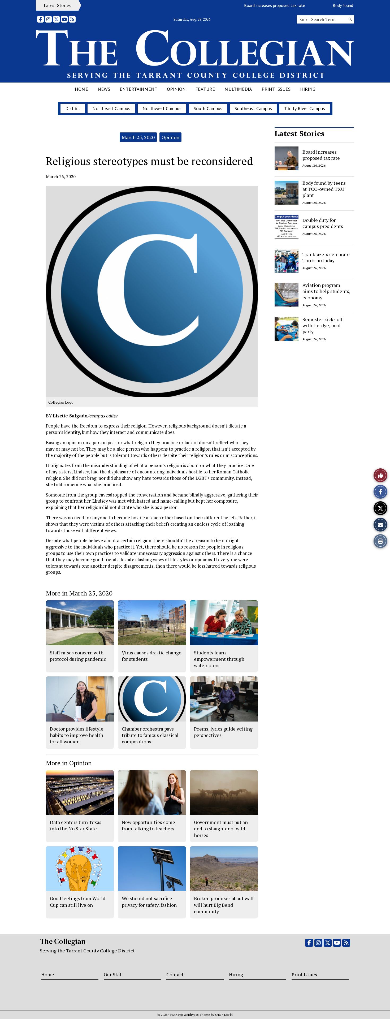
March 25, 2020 (138, 137)
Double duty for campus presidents (322, 223)
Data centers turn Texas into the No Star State (75, 825)
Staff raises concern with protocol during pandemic (78, 655)
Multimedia (238, 89)
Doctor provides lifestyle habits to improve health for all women (76, 735)
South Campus (208, 108)
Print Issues (276, 89)
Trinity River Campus (304, 108)
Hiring (307, 89)
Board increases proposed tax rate (257, 5)
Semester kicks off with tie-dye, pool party (322, 325)
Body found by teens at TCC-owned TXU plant (324, 189)
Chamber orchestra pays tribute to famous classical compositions (150, 735)
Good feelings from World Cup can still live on (77, 901)
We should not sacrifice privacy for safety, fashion (149, 901)
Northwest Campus (161, 108)
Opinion (176, 89)
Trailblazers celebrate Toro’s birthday (326, 257)
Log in (228, 1015)
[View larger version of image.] (152, 291)
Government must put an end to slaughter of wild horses (221, 828)
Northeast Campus (111, 108)
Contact (175, 974)
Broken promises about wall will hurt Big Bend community (224, 904)
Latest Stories (299, 133)
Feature (205, 89)
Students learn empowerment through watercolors (219, 659)
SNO (218, 1015)
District (72, 108)
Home (81, 89)
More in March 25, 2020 (79, 593)
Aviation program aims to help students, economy (326, 291)
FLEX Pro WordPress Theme (190, 1015)
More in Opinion (69, 763)
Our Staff (113, 974)
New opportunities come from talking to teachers (148, 825)
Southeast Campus (253, 108)
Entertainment (138, 89)
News (104, 89)
